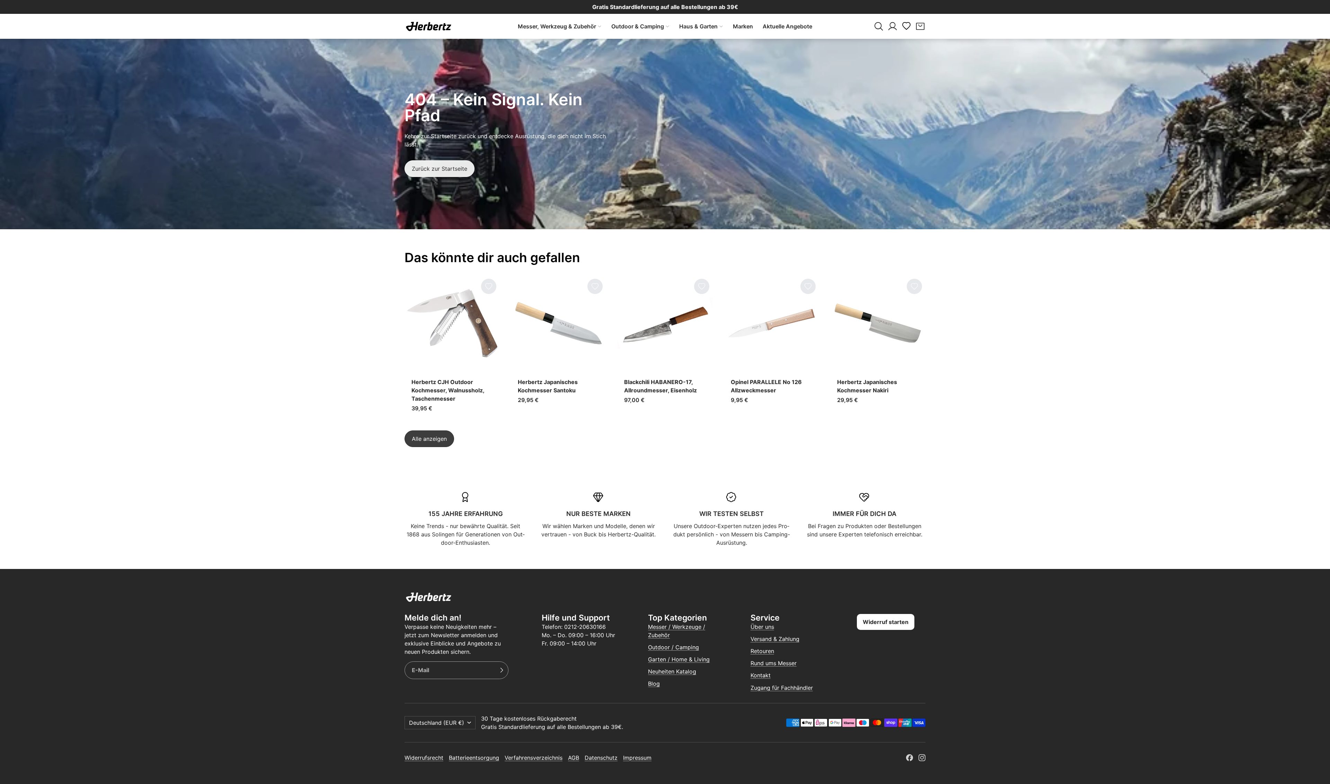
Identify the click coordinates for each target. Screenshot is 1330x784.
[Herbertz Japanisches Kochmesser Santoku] (558, 347)
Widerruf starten (885, 621)
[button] (879, 26)
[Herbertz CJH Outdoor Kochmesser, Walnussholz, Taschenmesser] (452, 347)
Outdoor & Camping (637, 26)
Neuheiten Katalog (672, 671)
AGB (573, 757)
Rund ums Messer (774, 663)
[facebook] (909, 757)
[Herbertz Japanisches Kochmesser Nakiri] (877, 347)
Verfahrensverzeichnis (533, 757)
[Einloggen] (892, 26)
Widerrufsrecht (424, 757)
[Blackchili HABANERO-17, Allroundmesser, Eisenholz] (664, 347)
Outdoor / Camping (673, 647)
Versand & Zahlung (775, 638)
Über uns (762, 626)
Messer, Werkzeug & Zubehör (557, 26)
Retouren (762, 651)
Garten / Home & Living (679, 659)
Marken (743, 26)
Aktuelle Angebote (787, 26)
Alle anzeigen (429, 438)
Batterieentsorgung (474, 757)
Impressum (637, 757)
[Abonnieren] (501, 670)
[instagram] (922, 757)
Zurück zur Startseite (439, 168)
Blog (654, 683)
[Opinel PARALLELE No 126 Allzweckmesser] (771, 347)
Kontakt (761, 675)
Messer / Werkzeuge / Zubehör (676, 631)
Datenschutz (601, 757)
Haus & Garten (698, 26)
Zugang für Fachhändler (782, 687)
